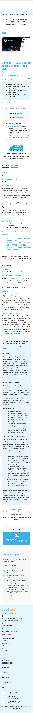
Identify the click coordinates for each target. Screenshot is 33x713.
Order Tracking (5, 645)
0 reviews (13, 72)
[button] (28, 32)
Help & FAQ (5, 640)
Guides (3, 675)
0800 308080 (14, 631)
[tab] (14, 165)
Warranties (4, 685)
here (25, 271)
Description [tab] (5, 165)
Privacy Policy (5, 677)
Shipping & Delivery (7, 643)
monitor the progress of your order (11, 333)
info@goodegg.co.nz (7, 625)
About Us (4, 670)
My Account (5, 648)
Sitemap (4, 687)
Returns (4, 655)
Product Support (6, 650)
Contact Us (4, 672)
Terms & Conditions (7, 682)
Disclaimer (4, 680)
